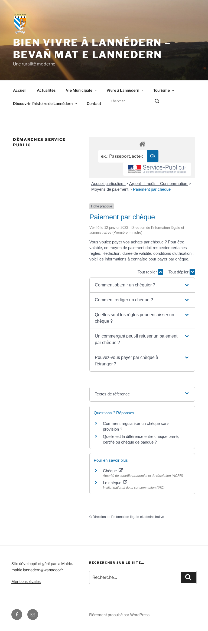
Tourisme (161, 90)
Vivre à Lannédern (122, 90)
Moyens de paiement (110, 189)
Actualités (46, 90)
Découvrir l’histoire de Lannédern (43, 103)
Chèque (110, 470)
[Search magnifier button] (157, 101)
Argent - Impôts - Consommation (158, 183)
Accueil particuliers (108, 183)
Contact (94, 103)
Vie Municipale (79, 90)
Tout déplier (179, 272)
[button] (142, 285)
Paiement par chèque (152, 189)
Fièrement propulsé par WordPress (119, 614)
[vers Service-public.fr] (157, 169)
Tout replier (148, 272)
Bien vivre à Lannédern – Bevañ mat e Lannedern (92, 49)
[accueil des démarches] (142, 144)
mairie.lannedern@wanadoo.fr (37, 569)
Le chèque (112, 482)
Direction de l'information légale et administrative (128, 517)
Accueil (20, 90)
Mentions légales (26, 581)
